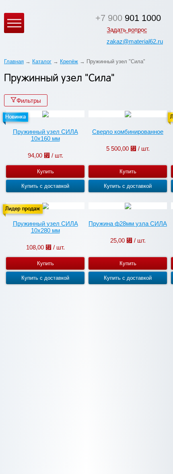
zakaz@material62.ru (135, 41)
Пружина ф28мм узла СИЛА (128, 223)
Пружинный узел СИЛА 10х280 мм (45, 227)
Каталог (41, 61)
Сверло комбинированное (127, 131)
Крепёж (69, 61)
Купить (45, 171)
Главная (14, 61)
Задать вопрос (127, 29)
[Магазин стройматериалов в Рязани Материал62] (57, 27)
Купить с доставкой (45, 186)
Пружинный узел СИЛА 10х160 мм (45, 135)
